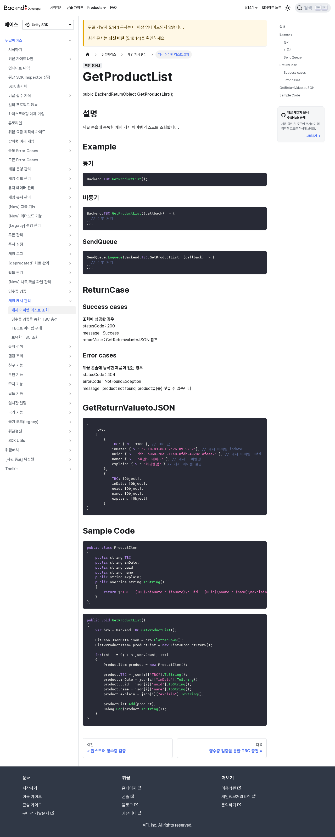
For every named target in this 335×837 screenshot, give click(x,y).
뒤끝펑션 (15, 431)
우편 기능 (15, 374)
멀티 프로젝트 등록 (23, 104)
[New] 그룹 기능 (21, 206)
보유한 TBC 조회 (25, 337)
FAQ (113, 7)
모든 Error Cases (23, 160)
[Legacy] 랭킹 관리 (24, 225)
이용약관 (228, 788)
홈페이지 (129, 788)
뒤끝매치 (12, 450)
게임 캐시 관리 (19, 300)
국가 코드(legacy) (23, 421)
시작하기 (56, 7)
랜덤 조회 (15, 356)
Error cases (292, 80)
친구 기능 (15, 365)
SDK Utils (16, 440)
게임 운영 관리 (19, 169)
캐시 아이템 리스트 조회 (30, 310)
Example (286, 34)
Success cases (295, 72)
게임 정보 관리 (19, 178)
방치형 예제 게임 (21, 141)
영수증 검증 (17, 291)
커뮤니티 (129, 813)
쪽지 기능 (15, 384)
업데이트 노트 (271, 7)
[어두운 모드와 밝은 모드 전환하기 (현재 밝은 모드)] (287, 8)
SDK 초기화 (17, 86)
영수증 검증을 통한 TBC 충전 (35, 319)
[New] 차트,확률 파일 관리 (29, 282)
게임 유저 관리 (19, 197)
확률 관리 (15, 272)
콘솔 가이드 (75, 7)
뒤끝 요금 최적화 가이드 (27, 132)
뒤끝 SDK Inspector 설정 (29, 77)
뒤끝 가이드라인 (20, 58)
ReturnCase (288, 65)
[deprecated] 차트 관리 (28, 263)
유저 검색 (15, 346)
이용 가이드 (32, 796)
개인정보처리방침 (236, 796)
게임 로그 (15, 253)
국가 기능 (15, 412)
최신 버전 (116, 38)
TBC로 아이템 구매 (27, 328)
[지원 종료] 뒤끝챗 (19, 459)
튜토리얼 (15, 123)
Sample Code (290, 95)
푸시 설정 (15, 244)
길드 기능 (15, 393)
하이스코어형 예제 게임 (26, 114)
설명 (282, 27)
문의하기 (228, 805)
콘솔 (125, 796)
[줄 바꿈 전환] (250, 547)
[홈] (88, 54)
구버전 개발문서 (36, 813)
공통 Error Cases (23, 150)
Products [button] (94, 7)
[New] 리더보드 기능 (25, 216)
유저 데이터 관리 (21, 188)
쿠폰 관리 (15, 235)
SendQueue (293, 57)
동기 (286, 42)
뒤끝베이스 (13, 40)
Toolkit (11, 468)
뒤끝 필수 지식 (19, 95)
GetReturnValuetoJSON (297, 88)
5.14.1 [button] (249, 7)
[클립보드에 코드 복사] (260, 179)
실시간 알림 (17, 403)
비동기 (288, 49)
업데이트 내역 (19, 68)
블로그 (127, 805)
